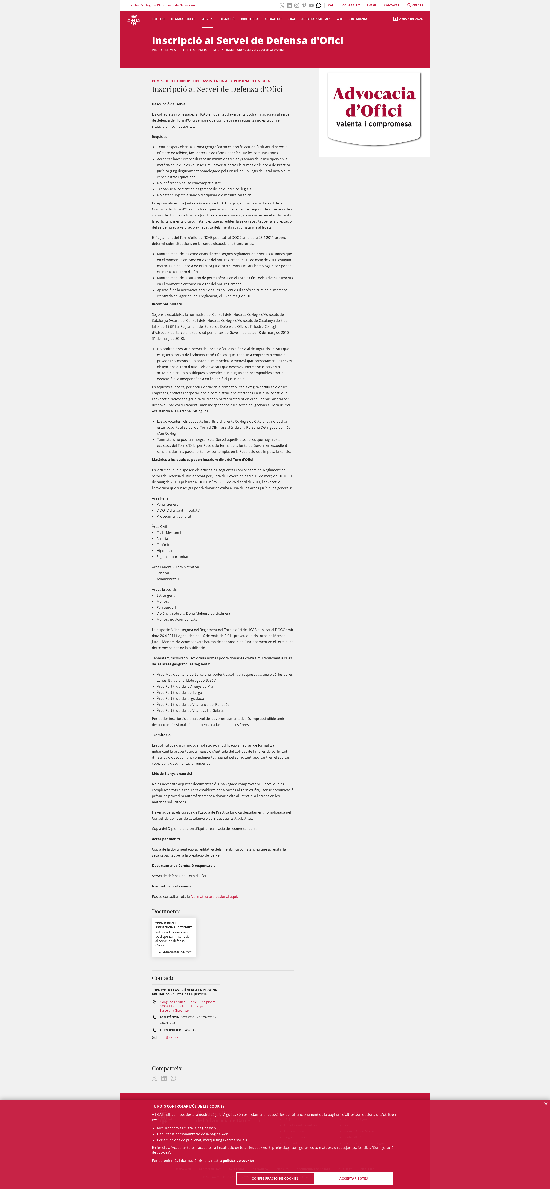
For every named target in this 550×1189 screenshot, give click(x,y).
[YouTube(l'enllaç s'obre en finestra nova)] (311, 5)
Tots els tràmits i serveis (201, 50)
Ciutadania (358, 19)
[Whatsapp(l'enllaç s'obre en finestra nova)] (318, 5)
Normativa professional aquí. (214, 896)
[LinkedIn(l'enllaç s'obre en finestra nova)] (289, 5)
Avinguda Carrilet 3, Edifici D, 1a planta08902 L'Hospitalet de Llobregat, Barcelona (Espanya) (187, 1006)
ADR (340, 19)
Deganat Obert (183, 19)
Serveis (207, 19)
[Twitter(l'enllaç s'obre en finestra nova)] (282, 5)
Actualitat (273, 19)
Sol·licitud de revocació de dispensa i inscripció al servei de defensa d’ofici (172, 938)
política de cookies (238, 1160)
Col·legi (158, 19)
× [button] (546, 1103)
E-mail (372, 5)
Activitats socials (316, 19)
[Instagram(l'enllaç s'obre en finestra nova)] (296, 5)
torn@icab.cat (170, 1037)
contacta (391, 5)
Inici (155, 50)
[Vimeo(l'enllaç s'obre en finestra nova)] (304, 5)
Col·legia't (351, 5)
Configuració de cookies (275, 1178)
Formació (227, 19)
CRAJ (291, 19)
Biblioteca (249, 19)
